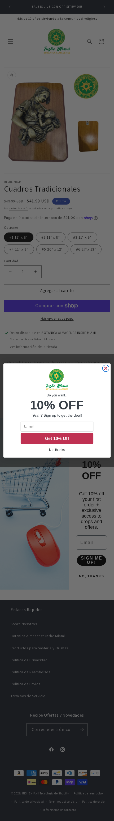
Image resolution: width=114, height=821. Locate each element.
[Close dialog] (105, 368)
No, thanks (57, 449)
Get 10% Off (57, 439)
